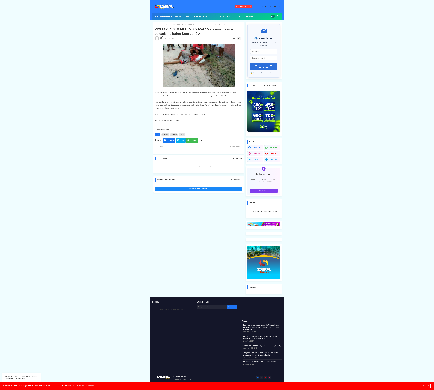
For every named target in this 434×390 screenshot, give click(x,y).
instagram (256, 153)
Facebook (170, 140)
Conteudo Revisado (245, 16)
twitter (256, 159)
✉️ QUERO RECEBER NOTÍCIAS (263, 66)
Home (155, 16)
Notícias (178, 16)
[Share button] (201, 140)
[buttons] (257, 6)
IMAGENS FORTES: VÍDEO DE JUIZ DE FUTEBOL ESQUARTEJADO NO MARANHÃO (261, 337)
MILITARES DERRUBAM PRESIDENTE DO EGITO (260, 362)
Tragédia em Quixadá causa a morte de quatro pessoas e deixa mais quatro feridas (260, 354)
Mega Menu (165, 16)
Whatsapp (193, 140)
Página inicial (159, 25)
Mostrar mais (237, 158)
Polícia (189, 16)
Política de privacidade (203, 16)
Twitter (181, 140)
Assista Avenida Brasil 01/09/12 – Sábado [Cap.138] (262, 346)
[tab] (155, 17)
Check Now (18, 378)
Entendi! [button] (426, 386)
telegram (273, 159)
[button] (273, 16)
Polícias (174, 134)
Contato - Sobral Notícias (225, 16)
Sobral (168, 25)
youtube (274, 153)
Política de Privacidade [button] (85, 386)
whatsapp (273, 147)
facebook (256, 147)
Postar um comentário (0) (199, 189)
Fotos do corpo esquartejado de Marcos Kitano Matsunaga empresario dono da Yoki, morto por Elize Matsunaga (261, 327)
